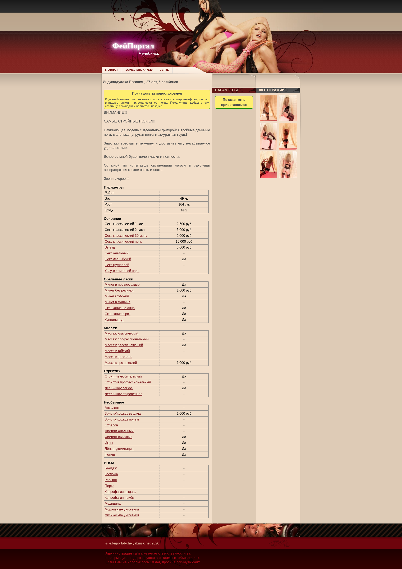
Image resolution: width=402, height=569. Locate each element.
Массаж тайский (117, 351)
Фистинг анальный (119, 431)
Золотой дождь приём (122, 419)
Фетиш (110, 454)
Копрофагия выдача (120, 491)
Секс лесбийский (118, 259)
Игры (109, 443)
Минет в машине (117, 302)
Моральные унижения (122, 509)
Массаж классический (122, 333)
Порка (109, 486)
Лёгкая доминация (119, 449)
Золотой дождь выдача (123, 413)
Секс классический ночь (123, 241)
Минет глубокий (117, 296)
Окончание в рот (117, 314)
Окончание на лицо (120, 308)
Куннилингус (114, 320)
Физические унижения (122, 515)
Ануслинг (112, 407)
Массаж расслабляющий (124, 345)
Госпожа (111, 474)
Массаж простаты (118, 357)
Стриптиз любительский (123, 376)
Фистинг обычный (118, 437)
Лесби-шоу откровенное (123, 394)
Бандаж (111, 468)
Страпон (111, 425)
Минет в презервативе (122, 284)
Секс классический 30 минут (127, 235)
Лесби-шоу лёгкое (119, 388)
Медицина (113, 503)
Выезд (110, 247)
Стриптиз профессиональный (128, 382)
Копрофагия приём (119, 497)
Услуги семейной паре (122, 271)
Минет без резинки (119, 290)
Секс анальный (117, 253)
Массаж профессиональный (127, 339)
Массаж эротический (121, 363)
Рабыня (111, 480)
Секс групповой (117, 265)
